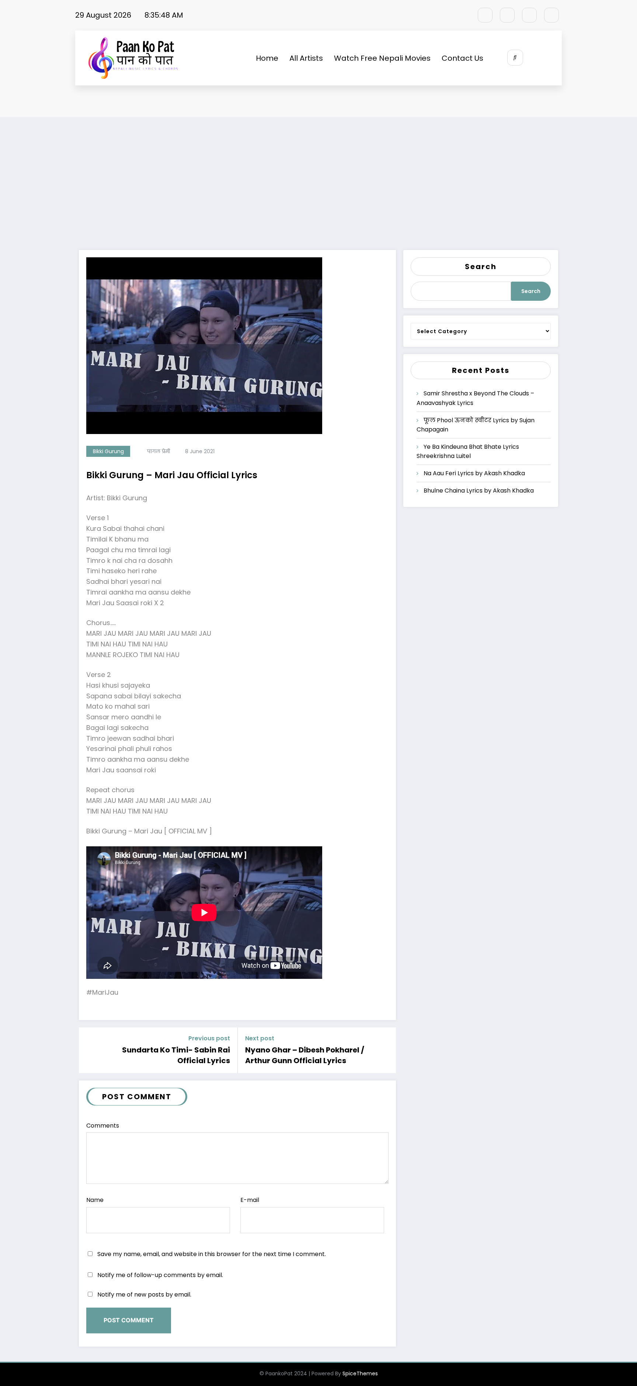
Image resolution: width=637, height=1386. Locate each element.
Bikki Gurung (108, 451)
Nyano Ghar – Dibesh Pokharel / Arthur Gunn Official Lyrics (304, 1055)
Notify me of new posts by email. (144, 1294)
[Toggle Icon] (548, 58)
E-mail (249, 1200)
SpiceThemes (360, 1373)
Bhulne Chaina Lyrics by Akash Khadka (479, 490)
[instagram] (529, 15)
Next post (259, 1038)
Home (267, 58)
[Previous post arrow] (87, 1050)
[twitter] (507, 15)
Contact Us (462, 58)
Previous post (209, 1038)
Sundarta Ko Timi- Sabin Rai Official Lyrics (176, 1055)
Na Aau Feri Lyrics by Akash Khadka (474, 473)
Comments (102, 1125)
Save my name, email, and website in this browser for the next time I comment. (211, 1254)
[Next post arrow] (387, 1050)
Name (95, 1200)
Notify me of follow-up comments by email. (160, 1275)
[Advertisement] (318, 191)
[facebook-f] (485, 15)
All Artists (306, 58)
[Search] (515, 58)
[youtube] (551, 15)
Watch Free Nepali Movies (382, 58)
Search (481, 266)
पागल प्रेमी (158, 451)
